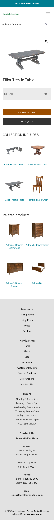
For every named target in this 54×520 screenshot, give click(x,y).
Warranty (27, 362)
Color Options (27, 378)
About (27, 351)
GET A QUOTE (27, 121)
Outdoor (27, 331)
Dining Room (27, 314)
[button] (46, 41)
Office (27, 325)
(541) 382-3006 (30, 478)
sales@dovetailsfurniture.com (27, 495)
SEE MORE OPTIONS (27, 112)
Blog (27, 356)
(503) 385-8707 (30, 482)
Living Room (27, 320)
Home (27, 345)
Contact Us (27, 384)
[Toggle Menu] (48, 14)
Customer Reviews (27, 367)
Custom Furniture (27, 373)
